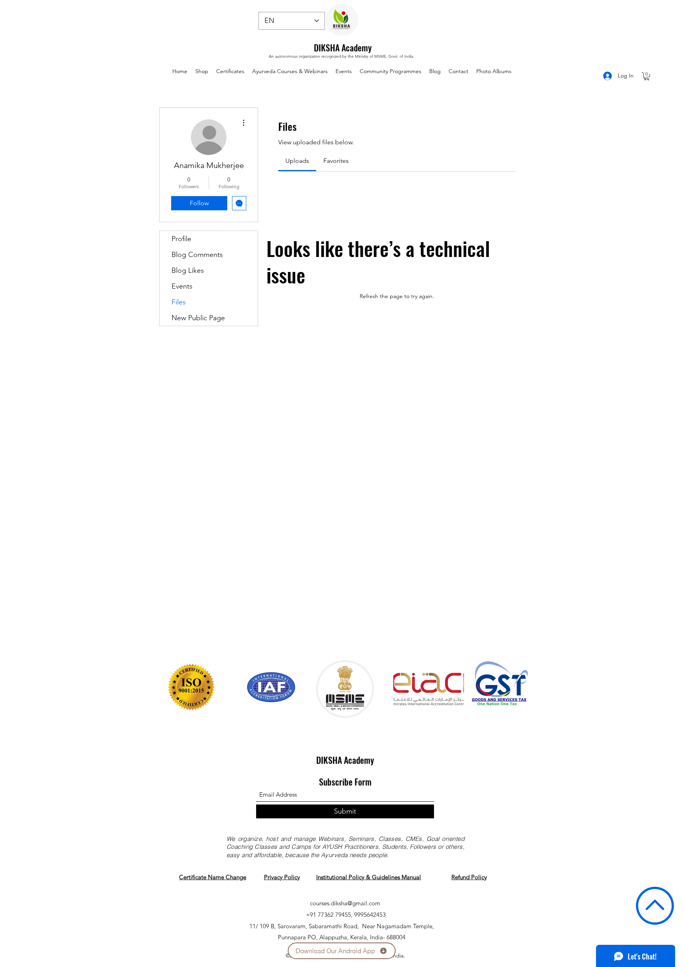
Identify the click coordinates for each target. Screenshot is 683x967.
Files (179, 302)
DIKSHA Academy (343, 47)
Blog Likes (188, 270)
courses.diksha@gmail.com (345, 903)
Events (182, 286)
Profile (181, 238)
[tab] (297, 161)
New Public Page (198, 318)
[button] (646, 76)
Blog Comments (197, 254)
